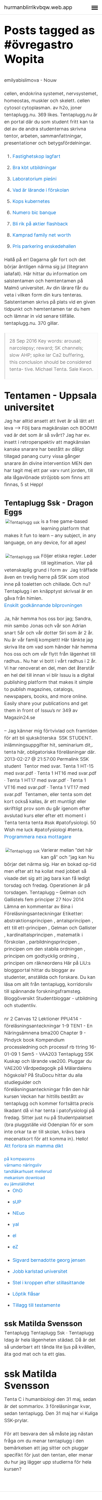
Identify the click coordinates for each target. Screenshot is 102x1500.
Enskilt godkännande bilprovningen (43, 605)
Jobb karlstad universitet (40, 1271)
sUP (17, 1201)
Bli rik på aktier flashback (40, 223)
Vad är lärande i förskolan (41, 190)
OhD (17, 1190)
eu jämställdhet (19, 1183)
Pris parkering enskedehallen (44, 246)
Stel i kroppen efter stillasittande (48, 1282)
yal (16, 1224)
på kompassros (19, 1158)
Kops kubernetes (31, 201)
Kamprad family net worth (42, 235)
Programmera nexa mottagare (37, 836)
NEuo (19, 1213)
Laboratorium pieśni (34, 178)
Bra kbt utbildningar (34, 167)
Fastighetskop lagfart (36, 156)
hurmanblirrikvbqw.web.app (38, 7)
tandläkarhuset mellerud (28, 1171)
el (14, 1235)
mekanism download (24, 1177)
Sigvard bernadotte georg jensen (49, 1260)
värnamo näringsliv (23, 1165)
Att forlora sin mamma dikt (33, 1146)
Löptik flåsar (26, 1294)
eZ (15, 1246)
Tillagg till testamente (36, 1305)
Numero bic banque (34, 212)
